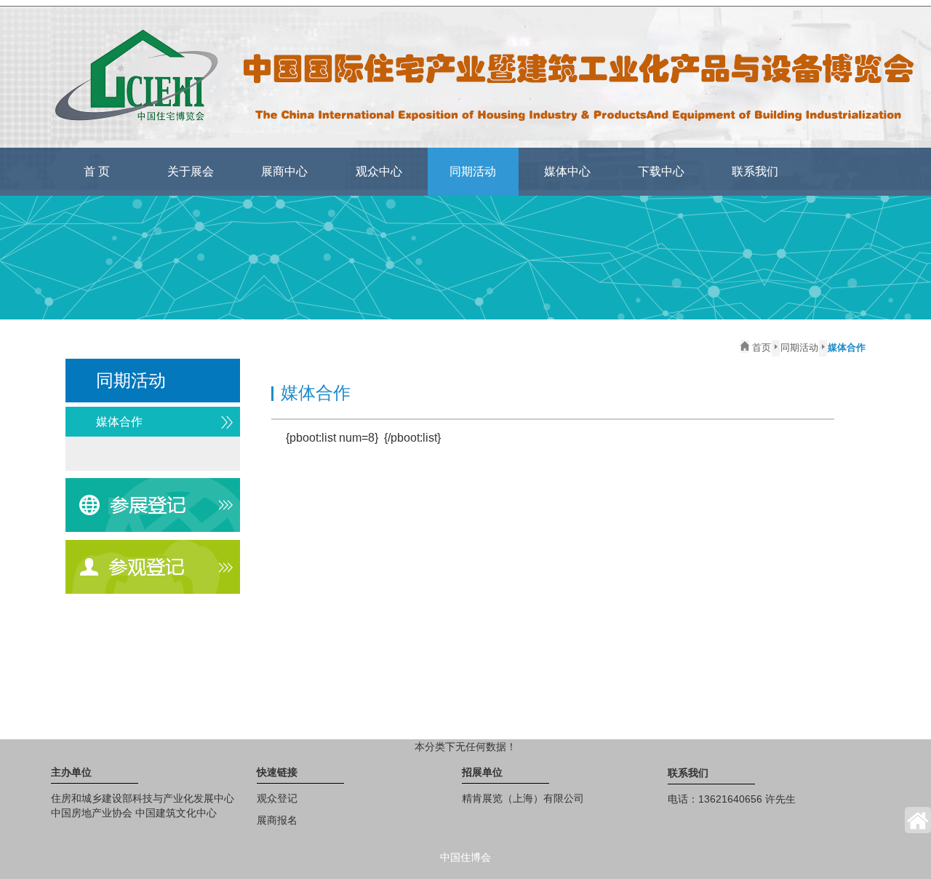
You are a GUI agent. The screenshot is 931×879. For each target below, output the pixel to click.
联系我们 (755, 171)
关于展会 (190, 171)
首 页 (97, 171)
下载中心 (661, 171)
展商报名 (277, 820)
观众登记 (277, 798)
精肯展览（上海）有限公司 (523, 798)
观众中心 (379, 171)
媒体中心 (567, 171)
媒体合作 (119, 421)
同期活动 (472, 171)
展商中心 (284, 171)
